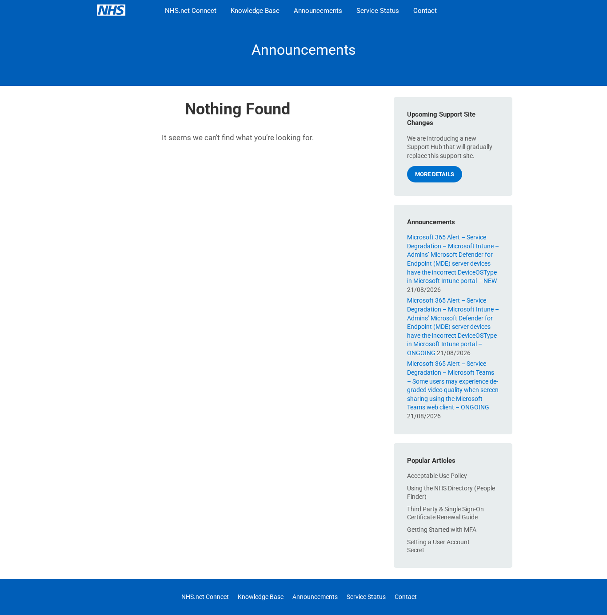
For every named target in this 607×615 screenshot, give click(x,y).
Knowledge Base (255, 11)
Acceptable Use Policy (437, 475)
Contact (425, 11)
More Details (434, 174)
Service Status (377, 11)
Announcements (318, 11)
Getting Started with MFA (441, 529)
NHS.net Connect (190, 11)
